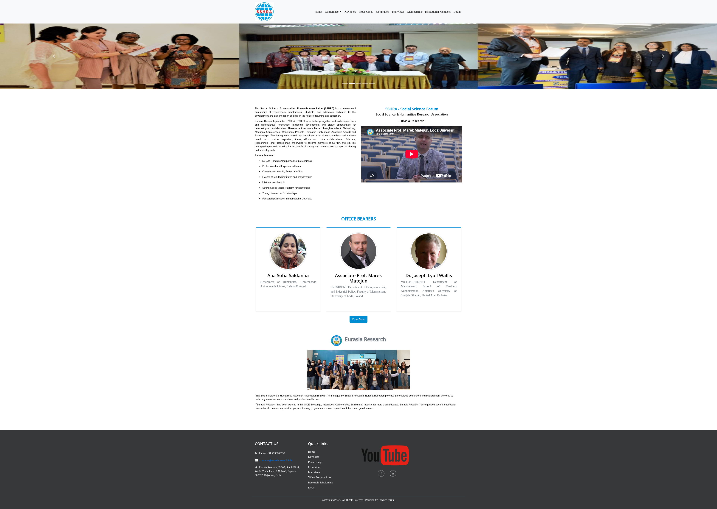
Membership (414, 11)
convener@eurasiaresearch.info (276, 460)
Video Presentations (319, 477)
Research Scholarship (320, 482)
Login (457, 11)
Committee (382, 11)
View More (358, 319)
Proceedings (366, 11)
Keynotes (350, 11)
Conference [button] (332, 11)
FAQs (311, 487)
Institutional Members (438, 11)
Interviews (398, 11)
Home (319, 11)
